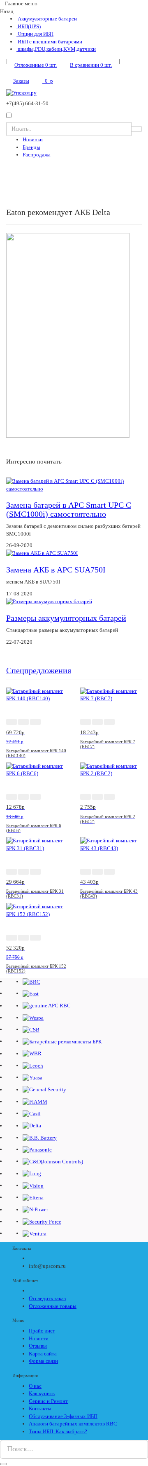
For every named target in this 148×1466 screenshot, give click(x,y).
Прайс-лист (42, 1331)
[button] (11, 722)
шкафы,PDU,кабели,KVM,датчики (56, 49)
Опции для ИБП (34, 34)
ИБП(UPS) (28, 26)
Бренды (31, 147)
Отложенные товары (52, 1306)
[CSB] (31, 1029)
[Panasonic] (37, 1149)
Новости (39, 1338)
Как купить (42, 1393)
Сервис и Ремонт (48, 1401)
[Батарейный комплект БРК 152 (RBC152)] (37, 910)
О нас (35, 1386)
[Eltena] (33, 1197)
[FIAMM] (35, 1101)
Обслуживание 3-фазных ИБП (63, 1416)
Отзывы (38, 1346)
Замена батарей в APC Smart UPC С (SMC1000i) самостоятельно (68, 509)
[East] (31, 993)
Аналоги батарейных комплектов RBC (73, 1424)
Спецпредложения (38, 670)
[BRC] (31, 981)
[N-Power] (35, 1209)
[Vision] (33, 1185)
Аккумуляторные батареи (46, 19)
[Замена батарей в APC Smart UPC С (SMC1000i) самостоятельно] (74, 485)
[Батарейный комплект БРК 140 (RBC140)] (37, 694)
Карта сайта (43, 1354)
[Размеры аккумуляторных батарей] (49, 601)
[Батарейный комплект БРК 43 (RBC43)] (111, 844)
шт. (35, 65)
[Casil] (32, 1113)
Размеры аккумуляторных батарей (66, 618)
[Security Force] (42, 1221)
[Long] (32, 1173)
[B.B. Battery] (40, 1137)
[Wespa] (33, 1017)
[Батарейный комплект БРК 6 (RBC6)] (37, 769)
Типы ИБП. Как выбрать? (58, 1431)
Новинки (33, 139)
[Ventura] (34, 1233)
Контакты (40, 1408)
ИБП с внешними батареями (49, 41)
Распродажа (37, 155)
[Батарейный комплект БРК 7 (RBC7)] (111, 694)
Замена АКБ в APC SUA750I (56, 570)
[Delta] (32, 1125)
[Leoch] (33, 1065)
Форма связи (43, 1361)
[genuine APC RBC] (47, 1005)
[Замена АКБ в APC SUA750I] (42, 553)
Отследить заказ (47, 1298)
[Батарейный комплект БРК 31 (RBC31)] (37, 844)
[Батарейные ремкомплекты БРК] (62, 1041)
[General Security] (44, 1089)
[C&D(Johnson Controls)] (53, 1161)
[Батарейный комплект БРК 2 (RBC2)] (111, 769)
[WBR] (32, 1053)
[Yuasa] (32, 1077)
